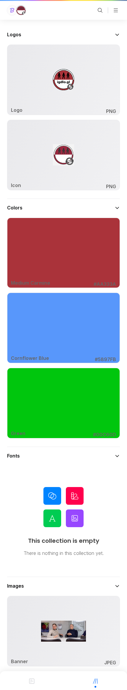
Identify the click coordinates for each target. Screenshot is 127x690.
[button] (63, 34)
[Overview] (32, 680)
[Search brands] (100, 10)
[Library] (95, 680)
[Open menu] (116, 10)
